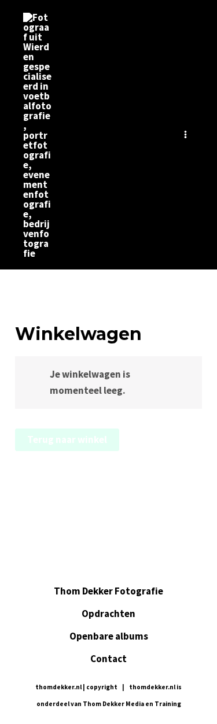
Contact (108, 658)
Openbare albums (108, 636)
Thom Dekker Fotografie (108, 591)
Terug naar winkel (67, 439)
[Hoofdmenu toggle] (185, 134)
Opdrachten (108, 613)
